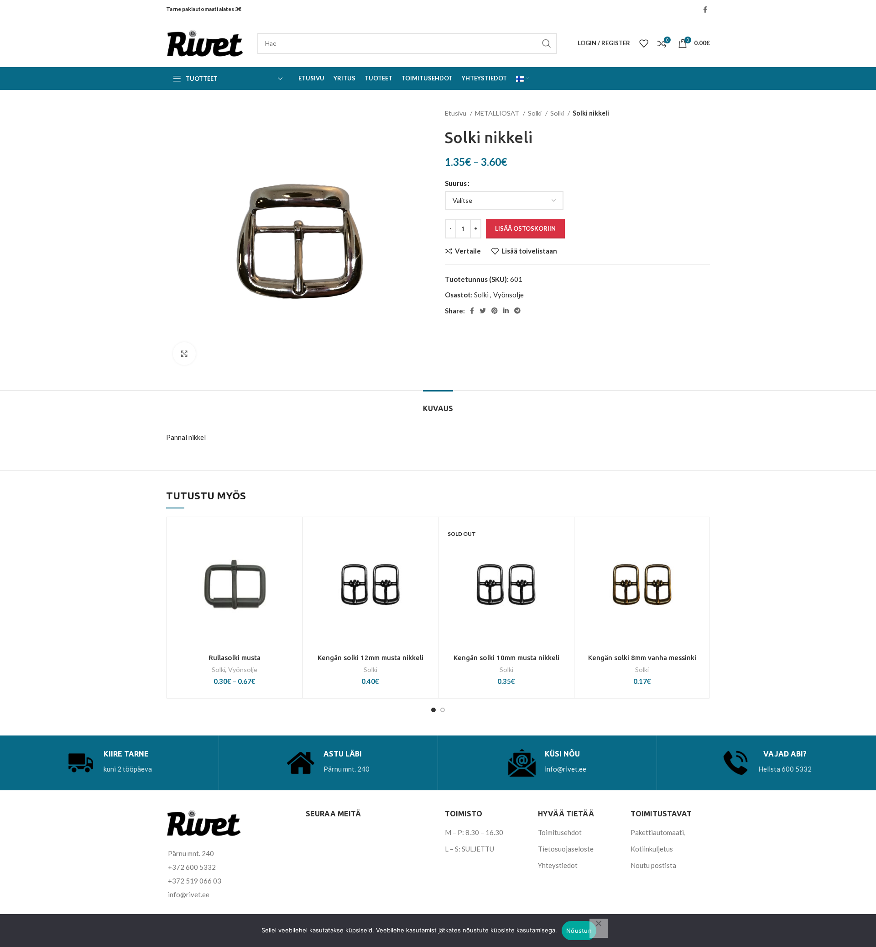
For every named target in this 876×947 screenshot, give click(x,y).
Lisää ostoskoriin (525, 228)
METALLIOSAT (498, 113)
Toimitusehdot (560, 832)
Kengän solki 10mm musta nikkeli (506, 657)
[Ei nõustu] (598, 928)
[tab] (438, 404)
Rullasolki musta (235, 657)
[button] (426, 557)
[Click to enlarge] (184, 353)
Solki (535, 113)
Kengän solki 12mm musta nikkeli (370, 657)
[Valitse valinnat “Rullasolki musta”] (291, 557)
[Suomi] (522, 78)
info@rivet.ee (565, 769)
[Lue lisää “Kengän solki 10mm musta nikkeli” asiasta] (562, 557)
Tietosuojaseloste (566, 849)
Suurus (456, 183)
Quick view (291, 577)
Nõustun (579, 930)
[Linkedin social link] (506, 311)
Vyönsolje (508, 295)
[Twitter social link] (483, 311)
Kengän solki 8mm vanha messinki (642, 657)
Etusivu (456, 113)
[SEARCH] (546, 43)
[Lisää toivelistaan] (291, 536)
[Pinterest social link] (495, 311)
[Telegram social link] (517, 311)
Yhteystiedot (558, 865)
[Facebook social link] (705, 10)
